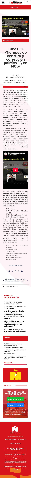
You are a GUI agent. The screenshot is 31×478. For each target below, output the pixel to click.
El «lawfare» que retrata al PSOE (13, 347)
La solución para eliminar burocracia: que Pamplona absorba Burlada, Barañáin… (15, 357)
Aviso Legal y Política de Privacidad (15, 439)
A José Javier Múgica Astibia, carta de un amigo (15, 350)
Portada (6, 80)
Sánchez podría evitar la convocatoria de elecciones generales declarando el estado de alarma (14, 314)
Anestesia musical (9, 353)
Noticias (10, 41)
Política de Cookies (15, 443)
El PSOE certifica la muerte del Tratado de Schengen (13, 344)
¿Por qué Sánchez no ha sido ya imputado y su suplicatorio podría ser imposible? (14, 323)
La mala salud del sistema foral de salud (15, 307)
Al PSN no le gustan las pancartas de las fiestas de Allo (15, 331)
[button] (9, 271)
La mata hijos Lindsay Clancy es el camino (13, 303)
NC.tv (5, 41)
